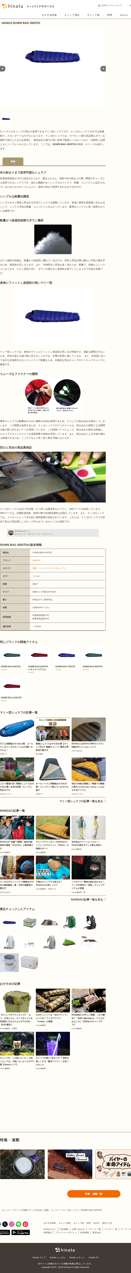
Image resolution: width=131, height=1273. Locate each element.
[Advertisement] (25, 1093)
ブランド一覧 (94, 1229)
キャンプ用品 (71, 15)
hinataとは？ (49, 1229)
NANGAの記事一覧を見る (87, 899)
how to (124, 15)
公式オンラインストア (111, 5)
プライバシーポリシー (66, 1232)
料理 (109, 15)
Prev (2, 69)
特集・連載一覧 (94, 1193)
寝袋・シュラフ (40, 568)
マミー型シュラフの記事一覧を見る (81, 801)
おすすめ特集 (49, 15)
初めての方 (107, 1223)
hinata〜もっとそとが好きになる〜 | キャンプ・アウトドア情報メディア (65, 1249)
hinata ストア (39, 1257)
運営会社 (96, 1232)
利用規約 (47, 1232)
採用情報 (84, 1232)
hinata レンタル (57, 1257)
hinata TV (93, 1257)
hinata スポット (77, 1257)
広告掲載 (64, 1229)
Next (103, 69)
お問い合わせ (78, 1229)
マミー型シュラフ (57, 568)
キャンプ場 (93, 15)
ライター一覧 (111, 1229)
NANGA (36, 560)
